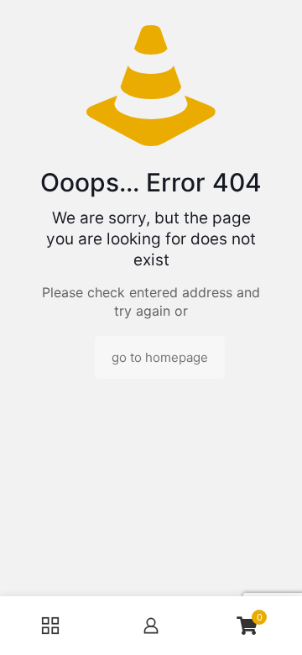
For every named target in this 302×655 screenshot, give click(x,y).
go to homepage (160, 357)
